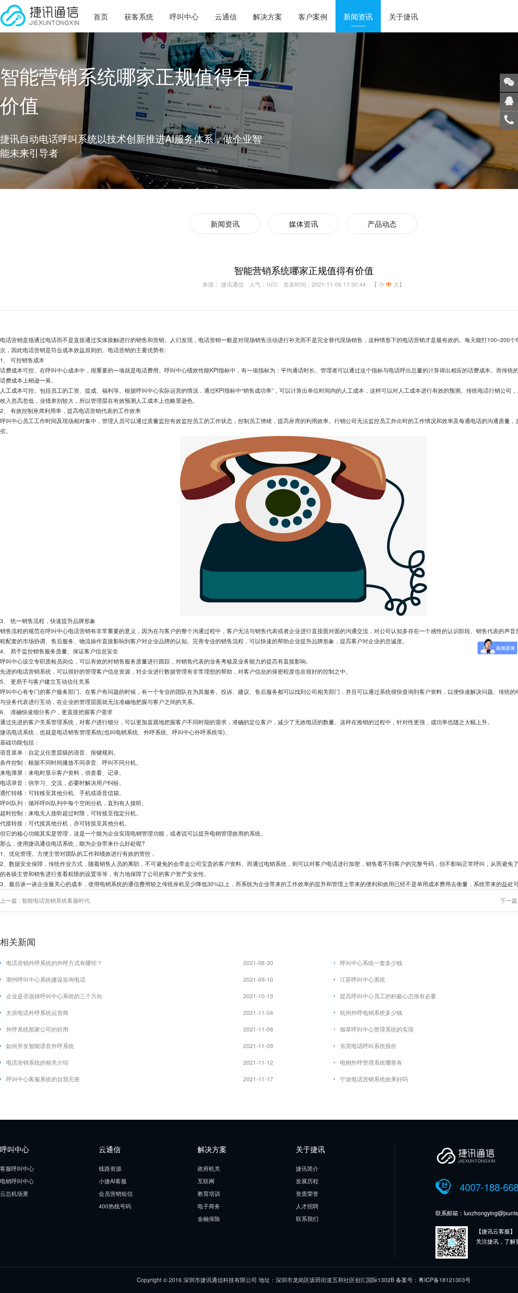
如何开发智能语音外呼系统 (40, 1046)
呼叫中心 (184, 16)
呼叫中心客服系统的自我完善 (43, 1079)
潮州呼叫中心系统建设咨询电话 (45, 979)
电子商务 (208, 1206)
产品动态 (382, 223)
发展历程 (307, 1181)
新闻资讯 (358, 16)
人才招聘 (307, 1206)
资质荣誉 (307, 1193)
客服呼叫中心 (17, 1168)
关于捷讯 (403, 16)
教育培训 (208, 1193)
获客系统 (138, 16)
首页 (100, 16)
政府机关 (208, 1168)
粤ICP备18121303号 (444, 1280)
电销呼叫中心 (17, 1181)
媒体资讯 (303, 223)
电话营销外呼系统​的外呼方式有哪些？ (54, 963)
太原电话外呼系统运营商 (37, 1012)
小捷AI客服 (113, 1181)
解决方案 (267, 16)
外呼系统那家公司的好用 (37, 1029)
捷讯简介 (307, 1168)
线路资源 (110, 1168)
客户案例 (312, 16)
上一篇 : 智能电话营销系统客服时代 (45, 900)
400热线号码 (115, 1206)
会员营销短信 (116, 1193)
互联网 (205, 1181)
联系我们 (307, 1218)
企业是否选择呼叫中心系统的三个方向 (54, 996)
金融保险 (208, 1218)
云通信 (226, 16)
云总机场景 (14, 1193)
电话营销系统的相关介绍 (37, 1062)
